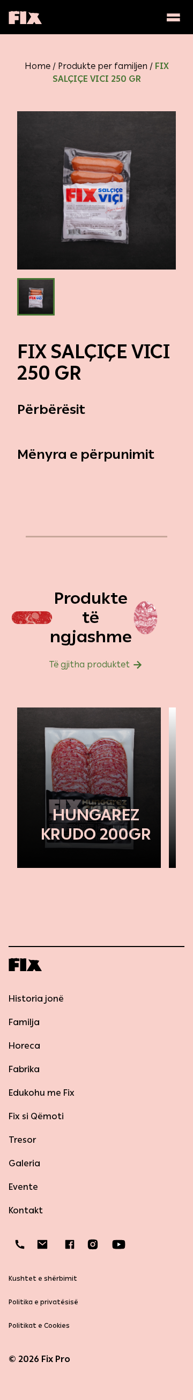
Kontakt (26, 1210)
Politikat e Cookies (39, 1325)
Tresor (22, 1140)
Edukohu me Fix (42, 1093)
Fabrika (24, 1069)
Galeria (24, 1163)
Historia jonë (36, 999)
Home (37, 66)
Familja (24, 1022)
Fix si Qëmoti (36, 1116)
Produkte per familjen (102, 66)
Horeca (24, 1046)
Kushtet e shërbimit (43, 1278)
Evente (23, 1187)
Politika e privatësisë (43, 1302)
